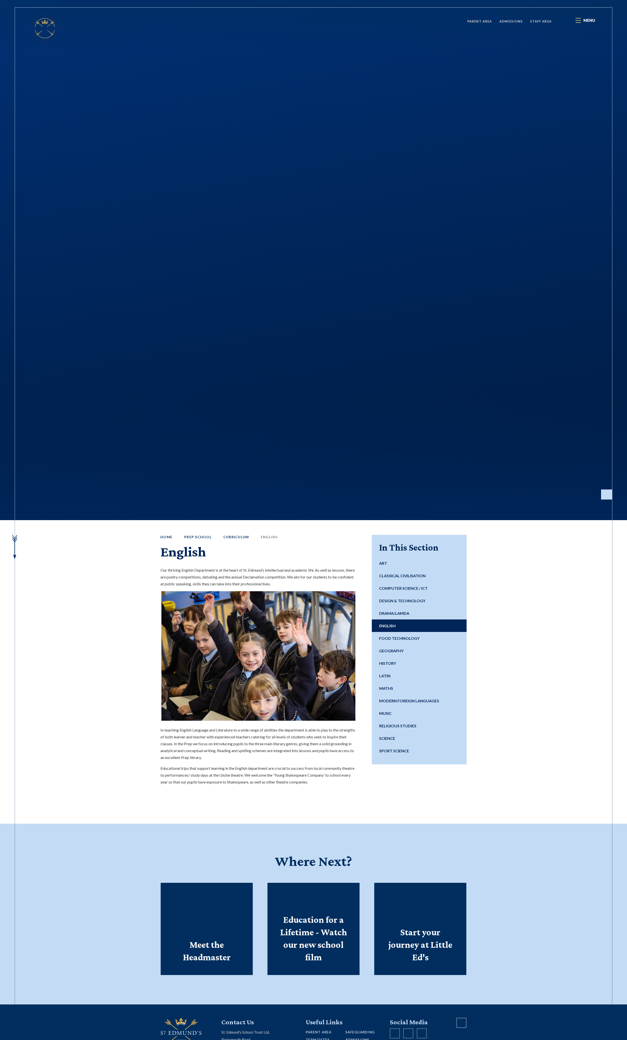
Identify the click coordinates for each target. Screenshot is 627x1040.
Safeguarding (360, 1032)
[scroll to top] (461, 1023)
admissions (511, 21)
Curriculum (236, 537)
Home (166, 537)
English (269, 537)
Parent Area (479, 21)
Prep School (198, 537)
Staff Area (541, 21)
